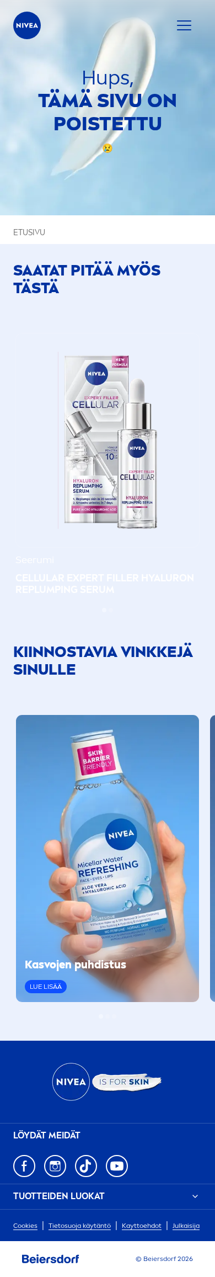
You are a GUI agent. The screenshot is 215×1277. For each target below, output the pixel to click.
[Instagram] (55, 1166)
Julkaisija (186, 1226)
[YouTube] (117, 1166)
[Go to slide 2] (111, 610)
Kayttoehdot (142, 1226)
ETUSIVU (29, 232)
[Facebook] (24, 1166)
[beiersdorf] (50, 1259)
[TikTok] (86, 1166)
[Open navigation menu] (184, 25)
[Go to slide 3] (114, 1016)
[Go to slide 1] (104, 610)
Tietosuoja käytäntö (80, 1226)
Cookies (25, 1226)
